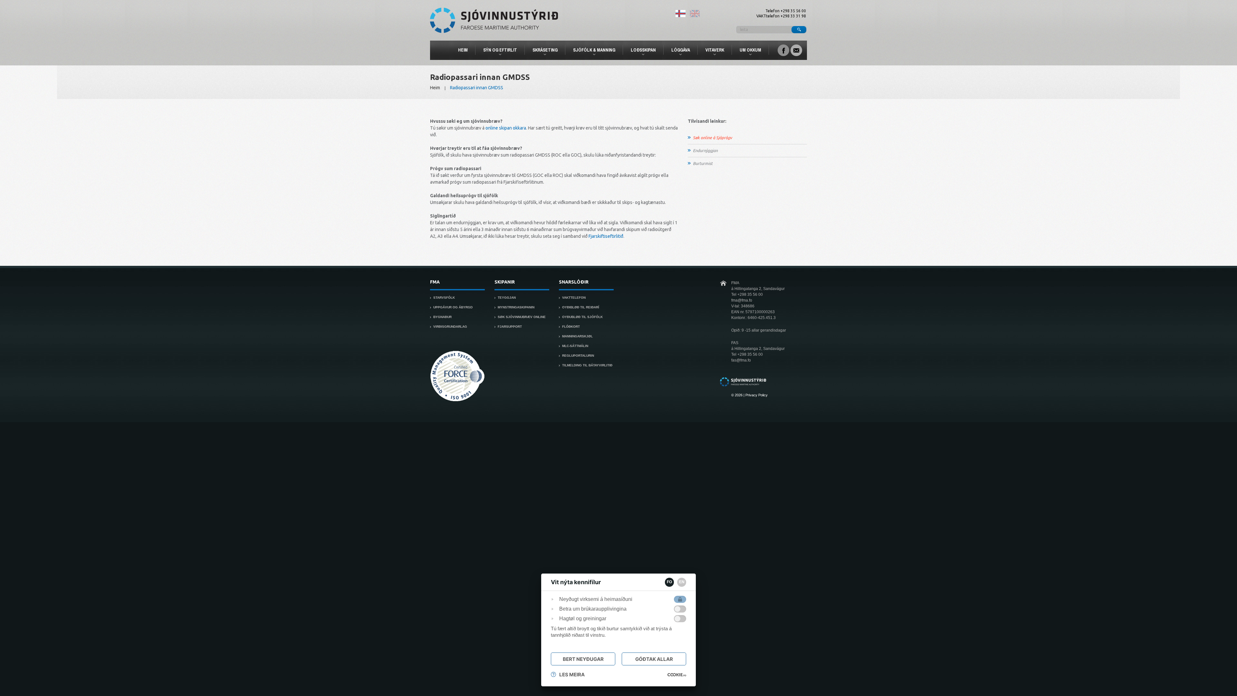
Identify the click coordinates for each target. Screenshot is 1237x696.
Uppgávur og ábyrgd (453, 307)
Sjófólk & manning (591, 51)
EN (682, 582)
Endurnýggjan (705, 150)
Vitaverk (712, 51)
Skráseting (542, 51)
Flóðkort (571, 326)
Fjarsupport (510, 326)
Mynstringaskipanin (516, 307)
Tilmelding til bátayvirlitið (587, 365)
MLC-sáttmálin (575, 346)
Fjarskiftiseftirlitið (606, 236)
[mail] (796, 49)
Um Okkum (747, 51)
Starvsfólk (444, 297)
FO (669, 582)
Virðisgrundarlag (450, 326)
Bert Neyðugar (583, 659)
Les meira (572, 675)
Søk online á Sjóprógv (712, 137)
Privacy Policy (756, 395)
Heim (463, 50)
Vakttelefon (574, 297)
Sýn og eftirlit (497, 51)
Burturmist (703, 163)
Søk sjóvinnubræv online (522, 317)
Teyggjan (507, 297)
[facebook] (783, 49)
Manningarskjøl (577, 336)
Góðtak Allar (654, 659)
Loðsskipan (640, 51)
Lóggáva (678, 51)
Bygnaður (442, 317)
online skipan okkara (505, 127)
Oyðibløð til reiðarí (580, 307)
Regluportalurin (578, 355)
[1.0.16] (676, 674)
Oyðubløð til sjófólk (582, 317)
